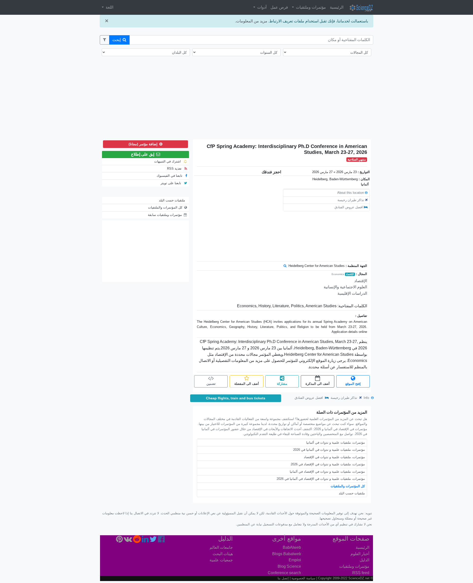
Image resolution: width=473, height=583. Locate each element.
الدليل (364, 560)
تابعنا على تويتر (171, 183)
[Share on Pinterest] (119, 540)
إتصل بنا (283, 578)
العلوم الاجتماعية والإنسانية (345, 287)
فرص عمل (279, 7)
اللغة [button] (109, 7)
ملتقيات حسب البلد (352, 493)
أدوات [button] (261, 7)
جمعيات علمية (221, 560)
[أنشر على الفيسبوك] (161, 540)
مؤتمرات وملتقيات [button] (310, 7)
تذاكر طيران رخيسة (351, 200)
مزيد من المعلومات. (251, 21)
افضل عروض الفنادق (349, 207)
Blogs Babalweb (286, 554)
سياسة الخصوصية (303, 578)
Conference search (284, 573)
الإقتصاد (350, 274)
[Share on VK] (128, 540)
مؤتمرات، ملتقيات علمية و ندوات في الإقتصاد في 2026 (328, 464)
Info (367, 398)
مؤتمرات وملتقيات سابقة (165, 215)
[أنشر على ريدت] (137, 540)
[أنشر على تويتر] (153, 540)
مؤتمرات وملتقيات (354, 566)
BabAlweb (292, 547)
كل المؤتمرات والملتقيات (348, 486)
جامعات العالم (221, 547)
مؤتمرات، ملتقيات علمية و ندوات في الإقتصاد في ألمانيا (327, 471)
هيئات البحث (223, 554)
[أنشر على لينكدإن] (145, 540)
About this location (350, 192)
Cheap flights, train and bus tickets (235, 398)
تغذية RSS (175, 168)
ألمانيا (365, 184)
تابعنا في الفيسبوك (170, 176)
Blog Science (289, 566)
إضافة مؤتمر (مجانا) (143, 144)
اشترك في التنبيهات (168, 161)
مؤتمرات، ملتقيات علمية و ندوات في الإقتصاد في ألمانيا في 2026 (321, 479)
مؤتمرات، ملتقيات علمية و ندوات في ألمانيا (335, 442)
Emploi (295, 560)
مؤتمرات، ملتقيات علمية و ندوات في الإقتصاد (334, 457)
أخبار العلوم (360, 554)
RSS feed (360, 573)
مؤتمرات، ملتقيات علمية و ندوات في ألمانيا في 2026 (329, 450)
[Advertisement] (236, 100)
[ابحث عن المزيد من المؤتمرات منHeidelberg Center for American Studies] (285, 266)
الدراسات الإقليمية (352, 293)
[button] (104, 40)
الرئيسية (336, 7)
